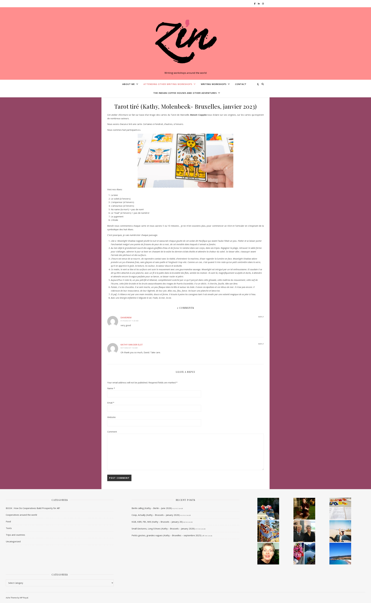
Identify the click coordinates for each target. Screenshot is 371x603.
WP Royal (24, 597)
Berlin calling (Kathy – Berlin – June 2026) (152, 508)
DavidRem (126, 317)
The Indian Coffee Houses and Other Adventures (185, 92)
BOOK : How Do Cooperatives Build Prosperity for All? (33, 508)
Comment (112, 431)
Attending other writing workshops (167, 84)
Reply (261, 316)
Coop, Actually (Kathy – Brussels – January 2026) (156, 514)
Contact (240, 84)
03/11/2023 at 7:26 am (129, 348)
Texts (9, 528)
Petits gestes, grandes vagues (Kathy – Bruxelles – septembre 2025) (166, 535)
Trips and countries (15, 534)
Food (8, 521)
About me (128, 84)
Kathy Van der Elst (132, 344)
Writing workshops (213, 84)
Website (111, 417)
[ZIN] (185, 40)
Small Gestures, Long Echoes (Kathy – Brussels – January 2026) (163, 528)
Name (111, 388)
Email (110, 402)
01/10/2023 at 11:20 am (129, 321)
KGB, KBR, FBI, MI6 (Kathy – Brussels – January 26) (157, 521)
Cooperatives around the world (21, 514)
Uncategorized (13, 541)
